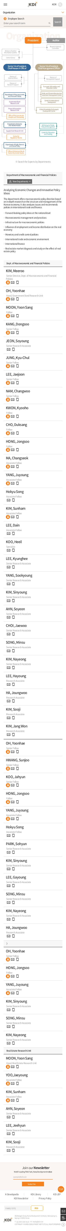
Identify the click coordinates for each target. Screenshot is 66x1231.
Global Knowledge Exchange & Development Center (48, 110)
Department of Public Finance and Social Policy (15, 145)
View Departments (20, 181)
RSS (36, 1208)
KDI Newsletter (21, 1198)
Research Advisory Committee (55, 47)
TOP (61, 1189)
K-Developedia (12, 1194)
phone (17, 282)
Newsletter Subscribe (63, 1211)
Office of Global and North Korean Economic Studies (16, 152)
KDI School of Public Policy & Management (48, 126)
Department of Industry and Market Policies (14, 125)
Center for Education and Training (48, 133)
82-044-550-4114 (23, 1222)
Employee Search (16, 18)
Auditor (55, 40)
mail (13, 282)
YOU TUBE (53, 1208)
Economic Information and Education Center (51, 87)
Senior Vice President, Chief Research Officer (17, 67)
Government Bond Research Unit (14, 102)
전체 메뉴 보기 (5, 4)
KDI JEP (56, 1194)
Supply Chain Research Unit (14, 131)
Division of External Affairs (13, 77)
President (32, 40)
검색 (60, 4)
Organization (9, 12)
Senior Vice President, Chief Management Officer (49, 67)
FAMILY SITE (11, 1208)
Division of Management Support (53, 78)
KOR (54, 4)
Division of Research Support (13, 84)
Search (57, 22)
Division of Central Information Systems (10, 52)
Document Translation (63, 1218)
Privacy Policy (45, 1198)
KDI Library (36, 1194)
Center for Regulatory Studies (16, 137)
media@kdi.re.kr (38, 1222)
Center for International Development (52, 101)
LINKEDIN (59, 1208)
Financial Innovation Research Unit (14, 109)
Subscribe (32, 1184)
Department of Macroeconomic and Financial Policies (14, 95)
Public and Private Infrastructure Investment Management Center (52, 94)
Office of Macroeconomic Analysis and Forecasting (16, 116)
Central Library (10, 58)
